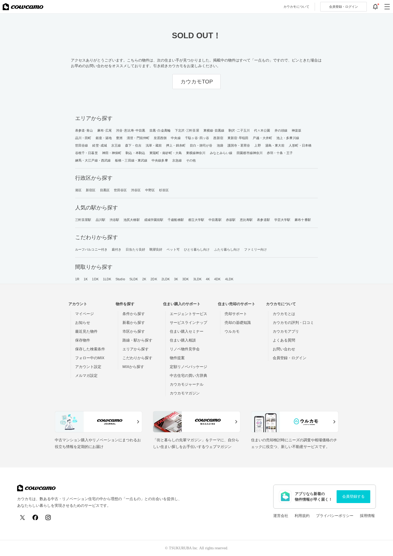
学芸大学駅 (282, 220)
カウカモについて (296, 7)
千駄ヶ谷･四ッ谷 (197, 138)
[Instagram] (48, 517)
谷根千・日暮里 (86, 153)
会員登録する (353, 496)
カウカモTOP (196, 82)
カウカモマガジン (185, 393)
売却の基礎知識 (238, 322)
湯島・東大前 (275, 145)
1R (77, 279)
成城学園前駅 (154, 220)
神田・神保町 (112, 153)
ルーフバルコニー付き (91, 249)
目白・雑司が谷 (201, 145)
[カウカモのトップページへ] (23, 6)
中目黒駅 (215, 220)
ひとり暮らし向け (197, 249)
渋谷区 (136, 190)
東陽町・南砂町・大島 (165, 153)
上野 (257, 145)
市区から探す (133, 331)
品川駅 (100, 220)
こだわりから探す (137, 358)
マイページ (84, 314)
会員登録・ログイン (289, 358)
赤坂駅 (231, 220)
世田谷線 (81, 145)
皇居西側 (160, 138)
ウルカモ (232, 331)
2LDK (165, 279)
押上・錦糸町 (176, 145)
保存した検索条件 (90, 349)
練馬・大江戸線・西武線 (93, 160)
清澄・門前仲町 (138, 138)
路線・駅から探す (137, 340)
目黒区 (105, 190)
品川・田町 (83, 138)
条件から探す (133, 314)
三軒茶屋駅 (83, 220)
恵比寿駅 (246, 220)
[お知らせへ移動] (375, 6)
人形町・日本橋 (300, 145)
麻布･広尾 (104, 130)
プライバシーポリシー (334, 515)
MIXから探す (133, 367)
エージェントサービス (188, 314)
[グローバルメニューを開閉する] (387, 6)
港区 (78, 190)
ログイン (343, 7)
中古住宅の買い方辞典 (188, 375)
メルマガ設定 (86, 375)
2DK (154, 279)
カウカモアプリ (286, 331)
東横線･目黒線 (214, 130)
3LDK (197, 279)
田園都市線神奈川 (250, 153)
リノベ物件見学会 (185, 349)
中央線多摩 (160, 160)
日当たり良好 (135, 249)
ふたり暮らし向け (227, 249)
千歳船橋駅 (176, 220)
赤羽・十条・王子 (280, 153)
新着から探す (133, 322)
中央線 (175, 138)
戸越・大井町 (262, 138)
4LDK (229, 279)
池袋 (220, 145)
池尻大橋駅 (132, 220)
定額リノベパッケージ (188, 367)
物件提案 (177, 358)
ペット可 (173, 249)
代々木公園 (262, 130)
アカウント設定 (88, 367)
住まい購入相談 (183, 340)
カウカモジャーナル (186, 384)
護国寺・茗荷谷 (239, 145)
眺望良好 (155, 249)
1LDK (107, 279)
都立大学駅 (196, 220)
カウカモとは (284, 314)
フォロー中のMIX (89, 358)
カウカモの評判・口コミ (293, 322)
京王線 (116, 145)
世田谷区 (120, 190)
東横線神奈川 (196, 153)
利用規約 (302, 515)
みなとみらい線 (221, 153)
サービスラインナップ (188, 322)
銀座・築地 (104, 138)
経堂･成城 (99, 145)
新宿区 (90, 190)
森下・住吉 (133, 145)
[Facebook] (35, 517)
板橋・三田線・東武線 (131, 160)
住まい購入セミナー (186, 331)
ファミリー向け (255, 249)
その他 (191, 160)
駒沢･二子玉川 (239, 130)
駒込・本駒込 (135, 153)
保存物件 (82, 340)
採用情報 (367, 515)
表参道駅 (263, 220)
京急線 (177, 160)
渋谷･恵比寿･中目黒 (130, 130)
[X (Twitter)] (22, 517)
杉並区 (164, 190)
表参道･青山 (84, 130)
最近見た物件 (86, 331)
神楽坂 (296, 130)
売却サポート (236, 314)
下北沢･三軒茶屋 (187, 130)
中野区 (150, 190)
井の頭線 (281, 130)
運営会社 (280, 515)
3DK (185, 279)
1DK (95, 279)
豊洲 (119, 138)
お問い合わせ (284, 349)
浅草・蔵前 (154, 145)
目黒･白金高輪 (160, 130)
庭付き (116, 249)
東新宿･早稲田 (238, 138)
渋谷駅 (114, 220)
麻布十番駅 (303, 220)
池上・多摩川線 (287, 138)
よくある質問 (284, 340)
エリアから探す (135, 349)
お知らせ (82, 322)
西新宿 (218, 138)
